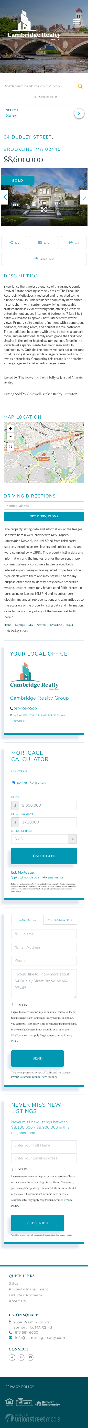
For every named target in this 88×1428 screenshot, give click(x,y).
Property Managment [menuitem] (28, 1289)
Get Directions (44, 516)
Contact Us (18, 721)
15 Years (40, 783)
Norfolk (41, 625)
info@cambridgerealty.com (40, 1337)
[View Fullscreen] (10, 447)
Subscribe (37, 1222)
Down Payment (22, 814)
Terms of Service (41, 1077)
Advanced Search (48, 96)
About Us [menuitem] (17, 1301)
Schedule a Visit (60, 920)
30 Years (22, 783)
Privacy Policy (19, 1077)
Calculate (44, 855)
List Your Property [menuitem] (25, 1295)
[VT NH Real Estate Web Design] (44, 1418)
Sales (11, 115)
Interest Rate (21, 831)
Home (7, 625)
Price (15, 797)
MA (30, 625)
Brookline (56, 625)
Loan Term (19, 771)
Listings (20, 625)
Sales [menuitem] (13, 1283)
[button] (80, 86)
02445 (69, 625)
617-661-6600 (25, 708)
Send (38, 1058)
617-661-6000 (26, 1332)
